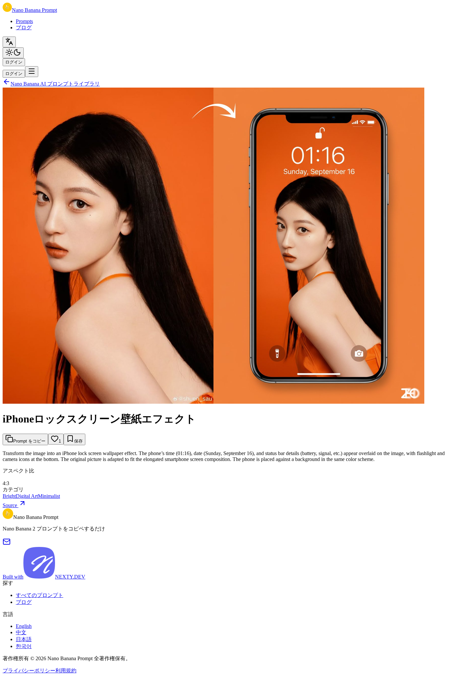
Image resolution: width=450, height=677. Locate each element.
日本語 (24, 639)
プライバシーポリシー (29, 670)
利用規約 (65, 670)
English (24, 626)
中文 (21, 632)
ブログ (24, 27)
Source (10, 505)
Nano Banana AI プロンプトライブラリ (55, 84)
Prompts (24, 21)
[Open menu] (31, 71)
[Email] (7, 544)
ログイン (13, 62)
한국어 (24, 646)
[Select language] (9, 42)
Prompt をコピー (29, 441)
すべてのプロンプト (39, 595)
